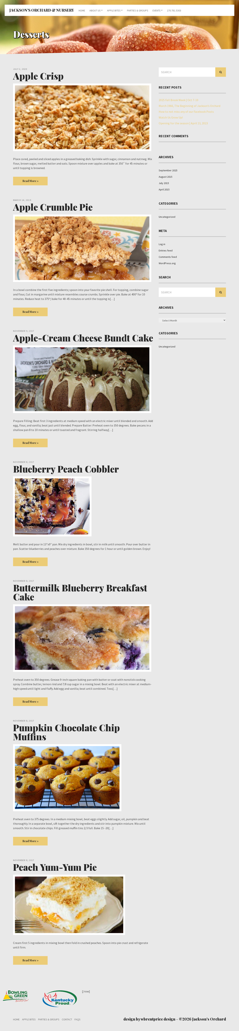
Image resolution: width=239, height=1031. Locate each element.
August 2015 (165, 176)
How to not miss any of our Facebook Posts (186, 111)
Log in (162, 244)
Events (157, 10)
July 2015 (164, 183)
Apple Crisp (38, 76)
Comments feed (168, 257)
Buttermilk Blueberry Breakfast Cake (80, 592)
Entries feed (166, 250)
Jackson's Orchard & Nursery (41, 10)
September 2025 (168, 170)
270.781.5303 (174, 10)
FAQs (77, 1019)
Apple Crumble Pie (53, 207)
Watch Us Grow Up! (171, 117)
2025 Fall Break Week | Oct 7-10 (178, 100)
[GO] (220, 72)
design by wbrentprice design (149, 1018)
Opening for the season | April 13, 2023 (183, 123)
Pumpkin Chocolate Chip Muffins (66, 732)
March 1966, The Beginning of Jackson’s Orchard (189, 106)
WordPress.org (167, 263)
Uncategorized (167, 216)
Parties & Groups (137, 10)
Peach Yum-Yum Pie (55, 867)
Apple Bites (114, 10)
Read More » (30, 181)
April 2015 (164, 189)
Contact (67, 1019)
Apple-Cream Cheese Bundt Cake (83, 338)
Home (82, 10)
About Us (95, 10)
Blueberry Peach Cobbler (66, 469)
